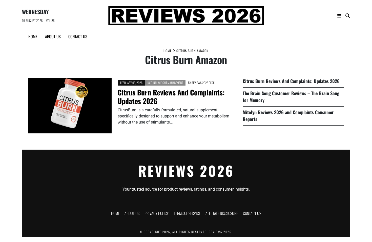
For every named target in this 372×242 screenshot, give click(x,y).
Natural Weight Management (165, 82)
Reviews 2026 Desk (203, 82)
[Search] (347, 15)
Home (32, 36)
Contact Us (77, 36)
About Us (53, 36)
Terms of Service (187, 213)
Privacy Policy (156, 213)
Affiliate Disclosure (221, 213)
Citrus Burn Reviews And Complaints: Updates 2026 (171, 96)
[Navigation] (339, 15)
